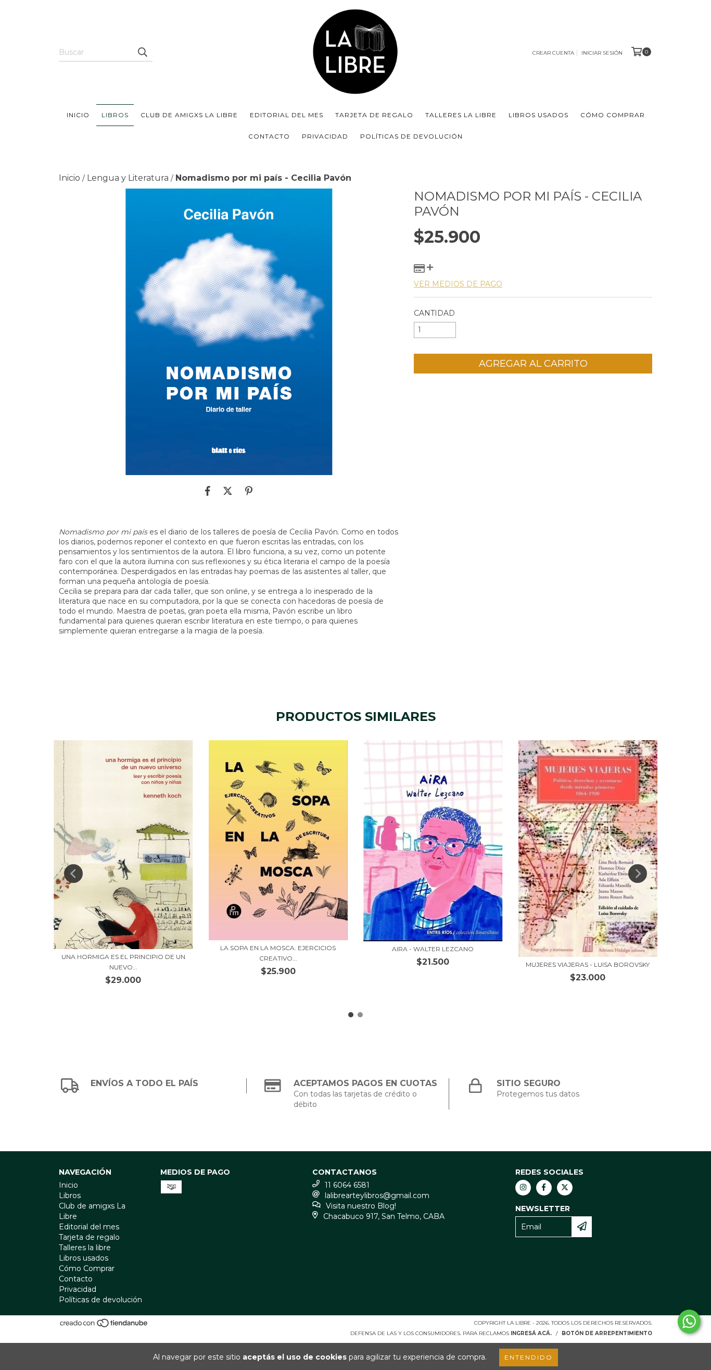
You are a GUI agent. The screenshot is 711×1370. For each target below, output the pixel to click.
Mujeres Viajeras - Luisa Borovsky (588, 964)
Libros (115, 115)
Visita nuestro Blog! (361, 1206)
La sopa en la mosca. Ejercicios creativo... (278, 953)
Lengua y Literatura (128, 178)
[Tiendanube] (104, 1326)
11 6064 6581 (347, 1185)
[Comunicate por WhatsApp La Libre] (689, 1322)
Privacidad (325, 136)
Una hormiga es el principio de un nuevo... (123, 962)
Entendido (528, 1357)
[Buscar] (142, 52)
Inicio (78, 115)
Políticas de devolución (411, 136)
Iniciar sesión (602, 52)
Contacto (269, 136)
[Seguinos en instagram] (523, 1187)
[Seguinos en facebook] (544, 1187)
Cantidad (434, 313)
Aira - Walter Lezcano (433, 949)
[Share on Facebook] (207, 490)
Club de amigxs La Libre (189, 115)
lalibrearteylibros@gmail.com (377, 1195)
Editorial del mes (286, 115)
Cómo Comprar (612, 115)
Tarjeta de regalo (374, 115)
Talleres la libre (461, 115)
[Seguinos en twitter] (565, 1187)
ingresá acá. (531, 1333)
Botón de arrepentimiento (607, 1333)
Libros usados (538, 115)
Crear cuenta (553, 52)
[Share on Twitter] (228, 490)
